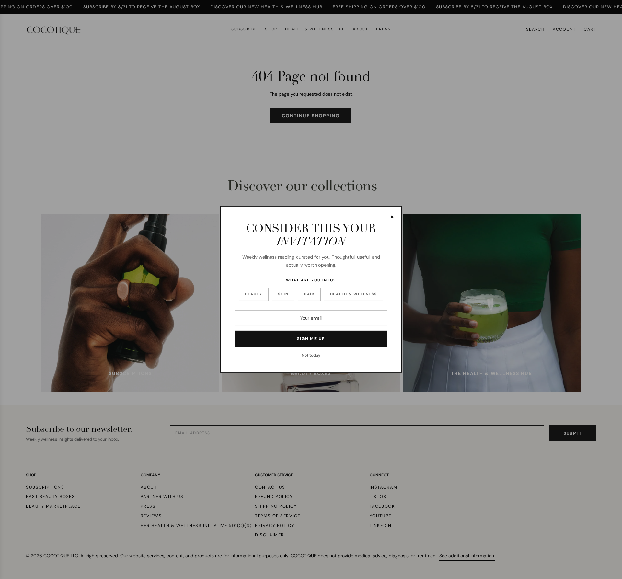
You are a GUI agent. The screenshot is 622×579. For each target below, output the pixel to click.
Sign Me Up (311, 338)
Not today (311, 355)
